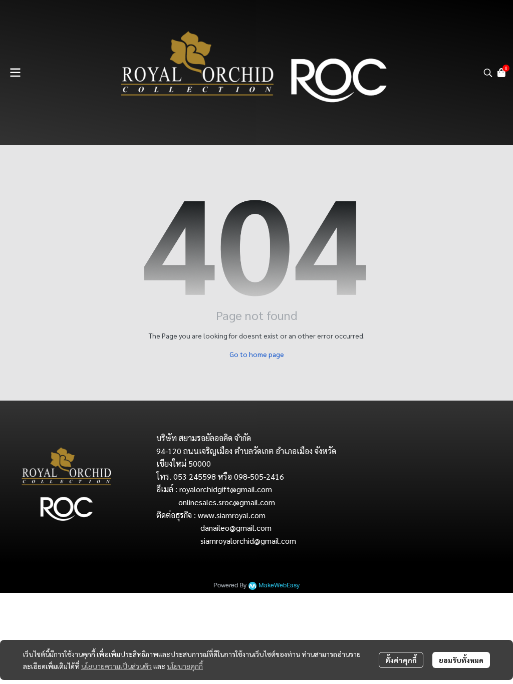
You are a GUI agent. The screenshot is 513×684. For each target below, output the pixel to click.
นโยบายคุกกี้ (185, 665)
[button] (488, 73)
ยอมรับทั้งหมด (461, 659)
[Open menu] (15, 73)
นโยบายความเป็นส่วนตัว (116, 665)
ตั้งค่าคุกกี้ (401, 659)
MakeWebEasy (279, 585)
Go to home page (256, 354)
